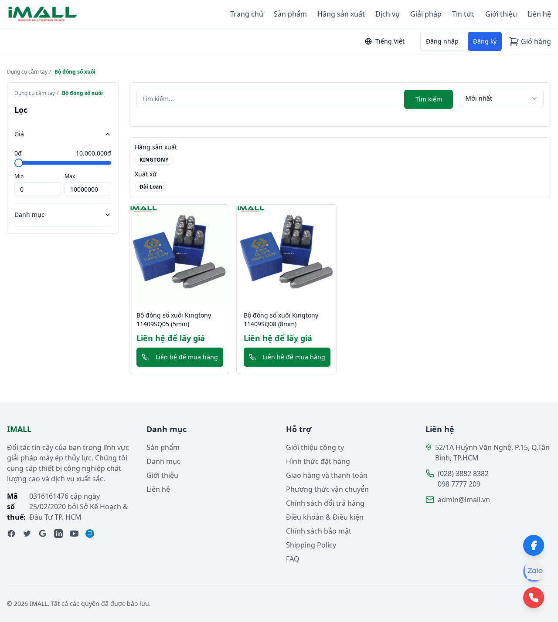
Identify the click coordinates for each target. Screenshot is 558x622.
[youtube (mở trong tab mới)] (74, 533)
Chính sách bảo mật (318, 531)
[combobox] (502, 98)
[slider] (18, 163)
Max (70, 176)
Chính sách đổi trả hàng (325, 503)
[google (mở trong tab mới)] (42, 533)
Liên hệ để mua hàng (187, 357)
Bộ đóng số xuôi (74, 71)
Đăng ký (485, 41)
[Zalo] (533, 571)
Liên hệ (539, 14)
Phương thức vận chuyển (327, 489)
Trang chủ (246, 14)
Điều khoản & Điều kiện (325, 517)
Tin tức (463, 14)
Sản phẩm (290, 14)
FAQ (292, 559)
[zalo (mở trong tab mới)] (89, 533)
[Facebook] (533, 545)
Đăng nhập (442, 41)
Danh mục (29, 214)
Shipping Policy (311, 545)
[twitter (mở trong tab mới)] (27, 533)
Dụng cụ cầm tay (27, 71)
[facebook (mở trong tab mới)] (11, 533)
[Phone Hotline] (533, 597)
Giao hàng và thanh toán (326, 475)
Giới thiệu (501, 14)
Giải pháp (426, 14)
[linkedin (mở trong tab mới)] (58, 533)
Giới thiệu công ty (315, 447)
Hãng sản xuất (341, 14)
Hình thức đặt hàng (318, 461)
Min (19, 176)
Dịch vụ (387, 14)
